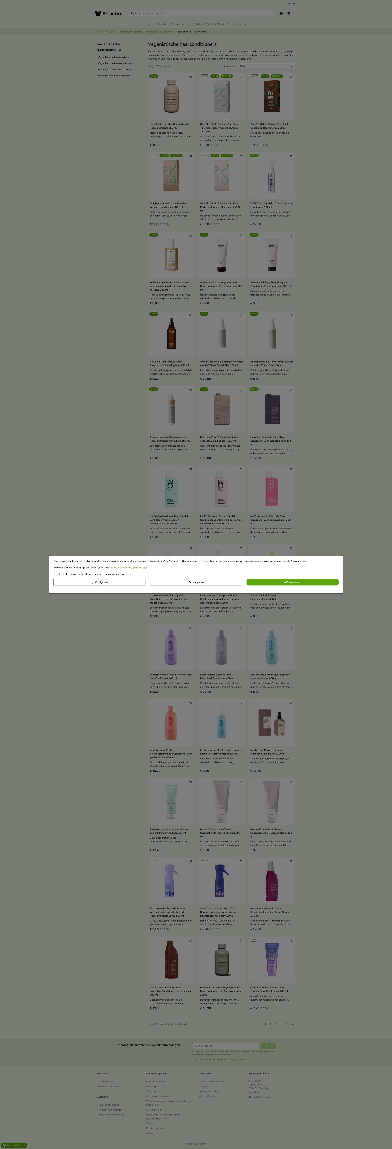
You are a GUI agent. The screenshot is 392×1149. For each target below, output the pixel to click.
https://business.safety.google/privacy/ (128, 567)
